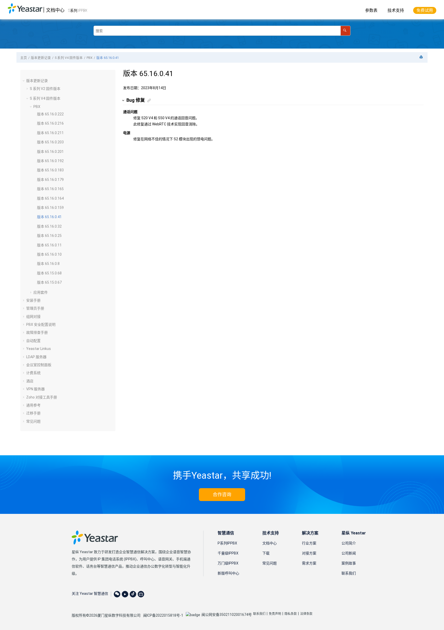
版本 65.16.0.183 (50, 170)
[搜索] (345, 31)
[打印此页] (421, 57)
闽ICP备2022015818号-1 (163, 615)
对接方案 (309, 553)
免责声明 (275, 614)
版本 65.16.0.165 (50, 189)
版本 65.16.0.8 (48, 264)
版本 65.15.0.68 (49, 273)
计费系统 (33, 373)
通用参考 (33, 405)
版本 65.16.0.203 (50, 142)
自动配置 (33, 341)
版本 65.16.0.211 (50, 133)
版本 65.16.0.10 (49, 254)
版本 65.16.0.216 (50, 123)
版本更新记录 (41, 58)
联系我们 (348, 573)
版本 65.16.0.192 (50, 161)
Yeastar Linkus (38, 349)
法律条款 (306, 614)
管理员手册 (35, 308)
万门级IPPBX (228, 563)
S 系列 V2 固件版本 (45, 89)
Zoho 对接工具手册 (41, 397)
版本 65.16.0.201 (50, 152)
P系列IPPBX (227, 543)
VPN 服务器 (35, 389)
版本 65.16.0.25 (49, 236)
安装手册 (33, 300)
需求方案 (309, 563)
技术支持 (395, 10)
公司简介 (348, 543)
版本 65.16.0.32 (49, 226)
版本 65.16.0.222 (50, 114)
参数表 (371, 10)
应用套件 (40, 292)
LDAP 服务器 (36, 357)
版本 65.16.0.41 (107, 58)
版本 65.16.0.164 (50, 198)
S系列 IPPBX (77, 10)
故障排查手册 (37, 332)
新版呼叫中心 (228, 573)
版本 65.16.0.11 (49, 245)
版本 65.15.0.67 (49, 282)
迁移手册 (33, 413)
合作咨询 (222, 494)
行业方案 (309, 543)
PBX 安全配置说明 (40, 324)
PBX (89, 58)
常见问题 (33, 421)
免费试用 (425, 10)
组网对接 (33, 316)
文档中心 (55, 10)
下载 (266, 553)
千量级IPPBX (228, 553)
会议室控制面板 (38, 365)
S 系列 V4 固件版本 (69, 58)
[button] (24, 81)
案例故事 (348, 563)
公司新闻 (348, 553)
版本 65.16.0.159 (50, 208)
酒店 (29, 381)
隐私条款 (290, 614)
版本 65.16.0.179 (50, 180)
